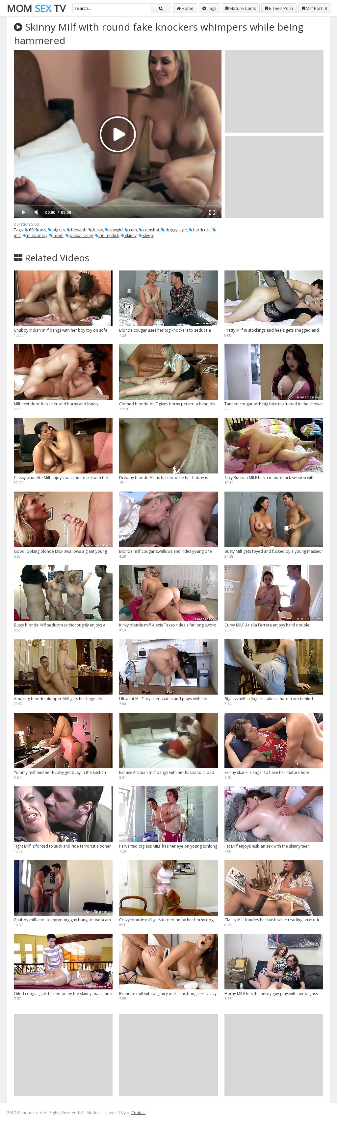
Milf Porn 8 (316, 8)
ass (42, 230)
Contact (138, 1112)
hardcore (201, 230)
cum (132, 230)
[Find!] (161, 8)
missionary (36, 235)
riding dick (108, 235)
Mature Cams (242, 8)
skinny (130, 235)
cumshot (150, 230)
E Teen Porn (280, 8)
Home (187, 8)
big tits (58, 230)
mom (58, 235)
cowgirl (115, 230)
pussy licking (81, 235)
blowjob (78, 230)
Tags (211, 8)
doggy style (176, 230)
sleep (147, 235)
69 (31, 230)
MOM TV (36, 8)
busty (97, 230)
